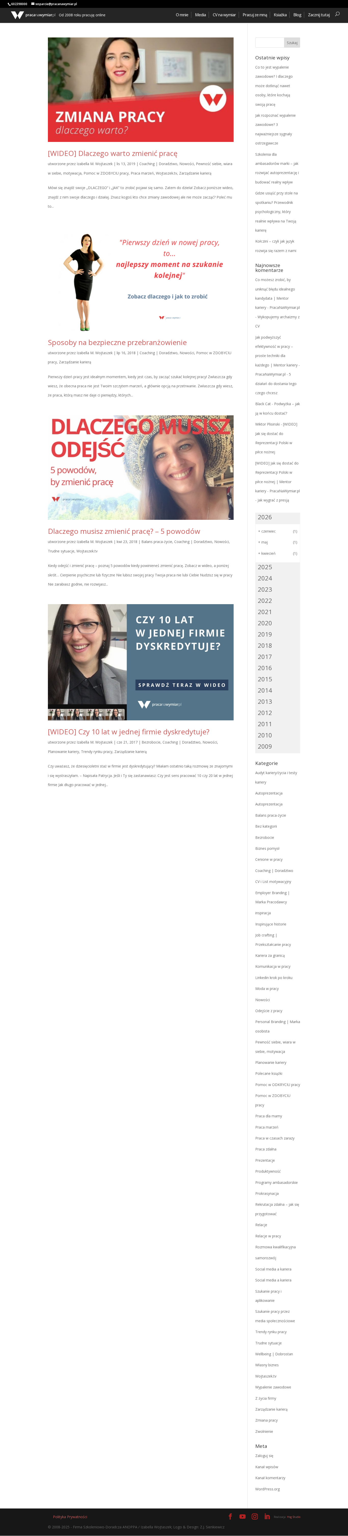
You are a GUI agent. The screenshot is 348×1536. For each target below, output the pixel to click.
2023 (265, 589)
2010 (265, 735)
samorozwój (265, 1257)
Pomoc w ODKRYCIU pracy (277, 1084)
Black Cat (263, 403)
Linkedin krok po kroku (273, 977)
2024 (265, 578)
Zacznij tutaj (319, 15)
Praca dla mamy (268, 1116)
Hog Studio (293, 1517)
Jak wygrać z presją (273, 500)
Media (200, 15)
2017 (265, 656)
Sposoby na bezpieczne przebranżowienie (117, 342)
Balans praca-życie (156, 541)
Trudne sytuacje (61, 551)
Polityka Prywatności (70, 1516)
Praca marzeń (142, 173)
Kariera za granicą (270, 955)
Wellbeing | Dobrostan (274, 1354)
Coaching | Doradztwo (158, 163)
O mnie (182, 15)
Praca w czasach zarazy (275, 1138)
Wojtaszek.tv (166, 173)
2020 (265, 623)
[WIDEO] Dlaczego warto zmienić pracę (113, 153)
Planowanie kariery (63, 751)
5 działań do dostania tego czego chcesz (276, 383)
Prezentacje (265, 1160)
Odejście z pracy (268, 1010)
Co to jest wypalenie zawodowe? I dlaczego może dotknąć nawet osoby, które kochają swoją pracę (274, 86)
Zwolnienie (264, 1431)
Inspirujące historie (270, 924)
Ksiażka (280, 15)
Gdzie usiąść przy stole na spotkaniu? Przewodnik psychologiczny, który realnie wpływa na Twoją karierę (276, 212)
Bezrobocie (151, 742)
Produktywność (268, 1171)
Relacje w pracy (268, 1236)
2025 (265, 567)
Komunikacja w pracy (272, 966)
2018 (265, 645)
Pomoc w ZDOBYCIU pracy (106, 173)
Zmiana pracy (266, 1420)
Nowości (186, 163)
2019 (265, 634)
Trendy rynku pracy (96, 751)
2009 (265, 746)
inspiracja (263, 912)
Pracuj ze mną (255, 15)
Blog (297, 15)
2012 (265, 712)
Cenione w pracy (269, 859)
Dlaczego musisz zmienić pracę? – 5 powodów (124, 531)
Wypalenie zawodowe (273, 1387)
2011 (265, 724)
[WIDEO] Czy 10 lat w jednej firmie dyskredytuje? (128, 731)
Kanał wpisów (266, 1466)
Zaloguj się (264, 1455)
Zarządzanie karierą (195, 173)
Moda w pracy (267, 988)
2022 (265, 600)
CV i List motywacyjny (273, 881)
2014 (265, 690)
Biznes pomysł (267, 848)
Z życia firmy (265, 1398)
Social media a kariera (273, 1269)
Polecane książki (268, 1073)
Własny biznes (267, 1364)
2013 (265, 701)
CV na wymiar (224, 15)
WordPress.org (267, 1489)
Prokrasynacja (267, 1193)
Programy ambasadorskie (276, 1182)
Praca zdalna (265, 1149)
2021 (265, 611)
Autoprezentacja (269, 793)
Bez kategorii (266, 826)
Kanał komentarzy (270, 1477)
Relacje (261, 1224)
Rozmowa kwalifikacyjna (275, 1246)
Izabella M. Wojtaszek (95, 163)
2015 (265, 679)
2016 (265, 668)
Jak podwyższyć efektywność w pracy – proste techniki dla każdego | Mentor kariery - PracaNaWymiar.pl (277, 356)
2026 (265, 517)
